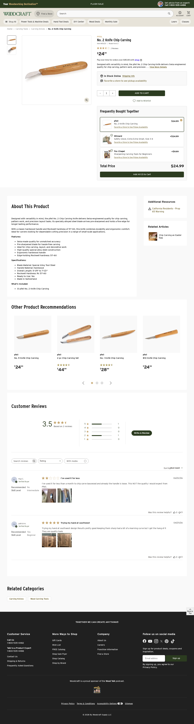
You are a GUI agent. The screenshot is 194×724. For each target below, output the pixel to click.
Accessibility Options (107, 703)
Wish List (56, 645)
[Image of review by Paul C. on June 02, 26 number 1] (49, 495)
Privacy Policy (150, 667)
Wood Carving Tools (39, 599)
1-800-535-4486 (15, 651)
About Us (101, 640)
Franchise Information (107, 649)
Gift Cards (57, 640)
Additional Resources (161, 201)
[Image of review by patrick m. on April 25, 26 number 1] (49, 540)
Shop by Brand (59, 663)
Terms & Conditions (86, 703)
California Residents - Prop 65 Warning (166, 210)
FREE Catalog (58, 649)
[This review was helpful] (174, 512)
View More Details (158, 67)
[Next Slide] (110, 383)
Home (9, 29)
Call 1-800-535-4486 (175, 5)
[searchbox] (21, 461)
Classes (185, 22)
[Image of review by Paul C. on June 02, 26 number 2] (65, 495)
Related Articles (158, 226)
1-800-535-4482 (15, 643)
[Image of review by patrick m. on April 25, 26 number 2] (65, 540)
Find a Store (103, 654)
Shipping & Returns (16, 661)
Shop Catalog (58, 658)
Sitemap (129, 703)
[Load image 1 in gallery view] (11, 40)
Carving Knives (38, 29)
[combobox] (50, 461)
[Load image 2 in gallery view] (11, 50)
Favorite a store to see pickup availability (125, 81)
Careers (101, 645)
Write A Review (141, 433)
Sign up (176, 658)
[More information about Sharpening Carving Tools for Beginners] (111, 150)
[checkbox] (142, 124)
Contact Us (12, 656)
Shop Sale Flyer (59, 654)
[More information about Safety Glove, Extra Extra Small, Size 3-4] (111, 135)
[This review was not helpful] (180, 512)
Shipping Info (128, 76)
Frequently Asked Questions (20, 665)
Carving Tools (22, 29)
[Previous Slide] (84, 383)
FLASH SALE (97, 4)
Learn (174, 22)
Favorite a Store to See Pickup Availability (131, 127)
